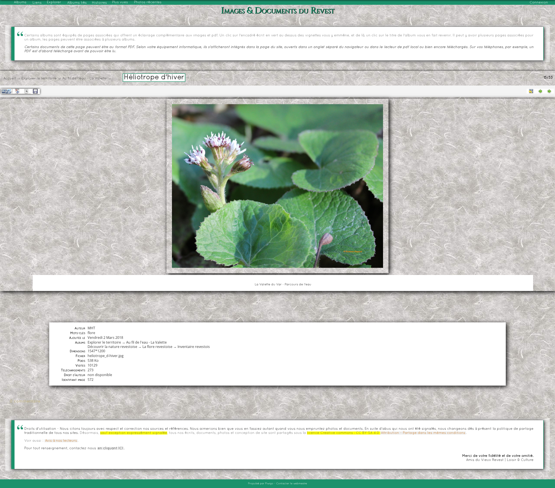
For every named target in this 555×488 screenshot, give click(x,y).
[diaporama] (17, 91)
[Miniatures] (531, 91)
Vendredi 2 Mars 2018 (105, 337)
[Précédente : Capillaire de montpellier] (540, 91)
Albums (20, 2)
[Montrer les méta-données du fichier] (26, 91)
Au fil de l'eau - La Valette (84, 78)
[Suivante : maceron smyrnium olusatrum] (549, 91)
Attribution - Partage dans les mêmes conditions (423, 433)
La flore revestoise (157, 346)
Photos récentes (148, 2)
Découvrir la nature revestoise (112, 346)
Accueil (9, 78)
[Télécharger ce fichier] (35, 91)
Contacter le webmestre (291, 484)
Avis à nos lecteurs (61, 440)
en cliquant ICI (110, 448)
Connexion (539, 2)
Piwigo (269, 484)
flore (91, 332)
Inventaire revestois (194, 346)
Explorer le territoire (39, 78)
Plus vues (120, 2)
